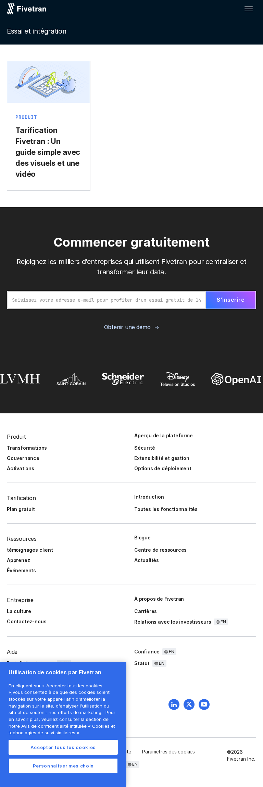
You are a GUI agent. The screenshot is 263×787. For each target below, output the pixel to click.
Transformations (27, 448)
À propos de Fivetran (159, 599)
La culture (19, 611)
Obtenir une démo (127, 327)
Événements (21, 570)
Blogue (142, 537)
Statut (142, 663)
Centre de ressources (160, 550)
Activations (20, 468)
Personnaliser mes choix (63, 766)
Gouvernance (23, 458)
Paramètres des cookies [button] (168, 751)
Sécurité (144, 448)
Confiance (147, 651)
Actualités (146, 560)
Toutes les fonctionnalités (166, 509)
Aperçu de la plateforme (163, 435)
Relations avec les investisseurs (172, 622)
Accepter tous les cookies (63, 747)
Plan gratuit (21, 509)
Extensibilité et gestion (161, 458)
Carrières (145, 611)
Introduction (149, 497)
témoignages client (30, 550)
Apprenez (18, 560)
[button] (248, 8)
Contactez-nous (26, 621)
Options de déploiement (162, 468)
